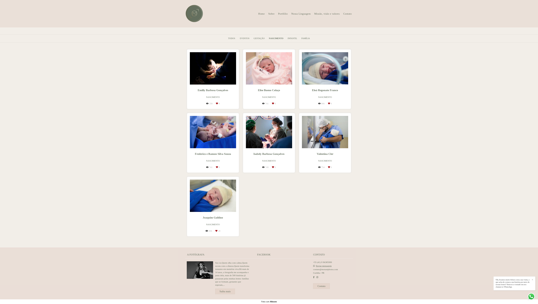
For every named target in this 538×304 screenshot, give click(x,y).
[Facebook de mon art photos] (313, 277)
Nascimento (276, 38)
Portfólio (283, 13)
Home (261, 13)
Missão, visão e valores (327, 13)
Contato (347, 13)
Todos (231, 38)
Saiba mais (225, 291)
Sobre (271, 13)
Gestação (259, 38)
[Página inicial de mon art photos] (194, 13)
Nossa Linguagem (301, 13)
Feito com (269, 302)
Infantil (292, 38)
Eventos (244, 38)
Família (305, 38)
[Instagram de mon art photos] (317, 277)
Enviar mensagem (324, 266)
